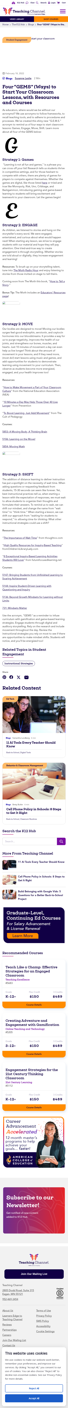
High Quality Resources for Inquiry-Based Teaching (33, 545)
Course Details (37, 1004)
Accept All (37, 1397)
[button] (51, 2)
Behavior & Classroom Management (24, 765)
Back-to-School (12, 752)
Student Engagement (16, 39)
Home (5, 24)
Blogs (31, 24)
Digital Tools (25, 752)
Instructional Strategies (18, 663)
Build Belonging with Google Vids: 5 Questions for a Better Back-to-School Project (40, 895)
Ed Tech (10, 699)
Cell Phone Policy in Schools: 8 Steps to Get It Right (33, 811)
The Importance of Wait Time (20, 538)
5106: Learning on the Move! (18, 439)
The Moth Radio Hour (25, 270)
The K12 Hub (18, 24)
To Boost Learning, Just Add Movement (26, 413)
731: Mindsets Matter (14, 608)
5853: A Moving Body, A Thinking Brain (24, 431)
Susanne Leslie (23, 78)
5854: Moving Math (13, 446)
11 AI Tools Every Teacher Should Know (31, 744)
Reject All (37, 1387)
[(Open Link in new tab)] (34, 925)
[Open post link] (34, 714)
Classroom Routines (28, 819)
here (44, 182)
